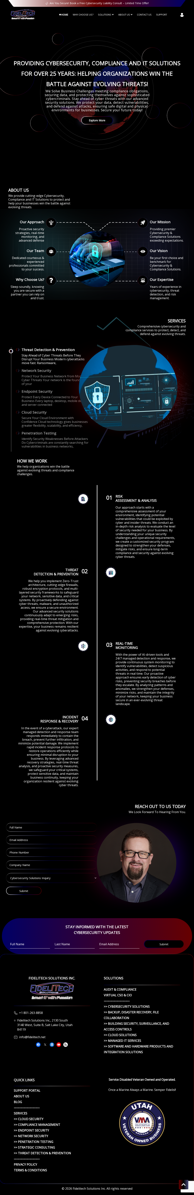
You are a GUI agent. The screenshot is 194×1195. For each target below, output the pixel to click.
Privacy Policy (25, 1164)
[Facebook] (38, 1044)
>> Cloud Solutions (120, 1035)
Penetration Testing (39, 433)
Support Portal (27, 1090)
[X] (45, 1044)
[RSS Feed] (65, 1044)
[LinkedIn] (52, 1044)
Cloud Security (34, 412)
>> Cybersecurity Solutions (127, 1006)
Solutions (104, 14)
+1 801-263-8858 (31, 1013)
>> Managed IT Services (122, 1041)
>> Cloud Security (28, 1119)
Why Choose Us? (83, 14)
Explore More (97, 120)
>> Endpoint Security (31, 1130)
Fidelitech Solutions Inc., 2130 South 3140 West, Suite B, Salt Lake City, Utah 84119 (45, 1025)
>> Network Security (31, 1136)
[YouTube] (58, 1044)
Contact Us (144, 14)
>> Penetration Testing (33, 1142)
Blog (18, 1102)
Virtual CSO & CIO (118, 995)
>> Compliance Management (37, 1125)
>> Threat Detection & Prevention (42, 1153)
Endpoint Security (37, 391)
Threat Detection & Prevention (48, 349)
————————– (117, 1001)
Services (20, 1113)
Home (64, 14)
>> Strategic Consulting (34, 1147)
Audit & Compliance (120, 989)
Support (161, 14)
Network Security (36, 370)
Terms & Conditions (30, 1170)
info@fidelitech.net (32, 1037)
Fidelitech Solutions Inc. (89, 1188)
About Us (124, 14)
